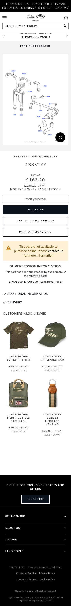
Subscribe (35, 499)
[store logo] (35, 17)
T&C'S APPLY (60, 8)
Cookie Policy (47, 579)
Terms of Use (17, 567)
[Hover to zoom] (35, 99)
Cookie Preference (26, 579)
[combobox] (35, 26)
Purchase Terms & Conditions (44, 567)
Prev (3, 35)
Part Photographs (35, 46)
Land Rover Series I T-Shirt (19, 358)
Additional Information (27, 294)
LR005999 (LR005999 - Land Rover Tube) (35, 281)
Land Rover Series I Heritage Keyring (52, 419)
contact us (55, 251)
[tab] (35, 294)
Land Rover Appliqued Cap (52, 358)
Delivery (14, 302)
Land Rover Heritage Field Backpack (18, 418)
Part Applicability (35, 231)
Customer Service (26, 573)
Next (67, 35)
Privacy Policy (47, 573)
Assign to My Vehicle (35, 220)
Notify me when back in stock (35, 189)
